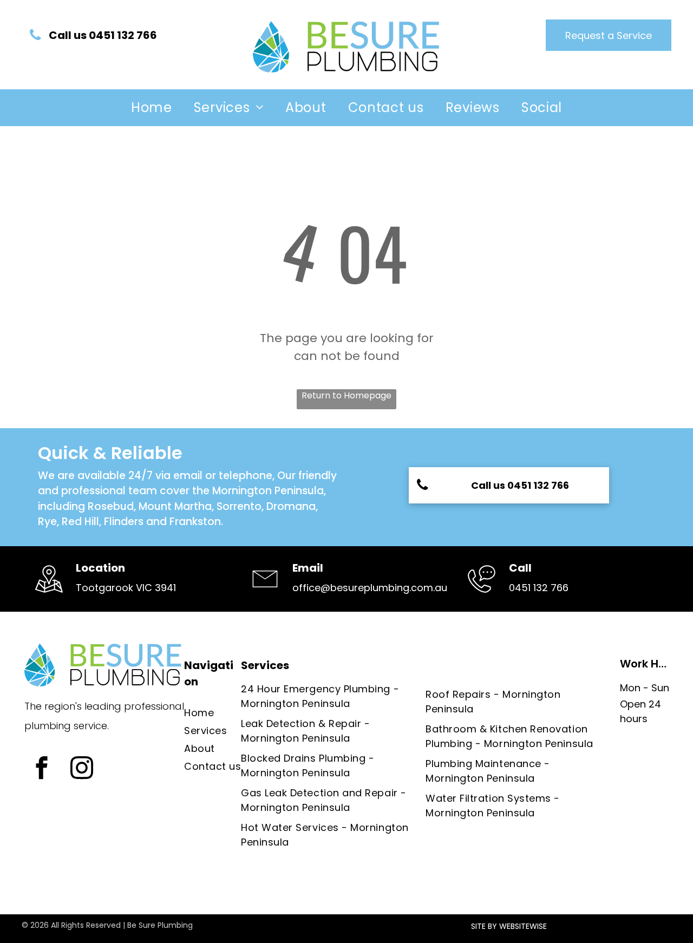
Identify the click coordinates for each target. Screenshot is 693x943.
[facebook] (41, 769)
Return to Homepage (346, 395)
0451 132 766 (538, 587)
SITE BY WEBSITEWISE (509, 926)
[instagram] (81, 769)
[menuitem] (151, 107)
